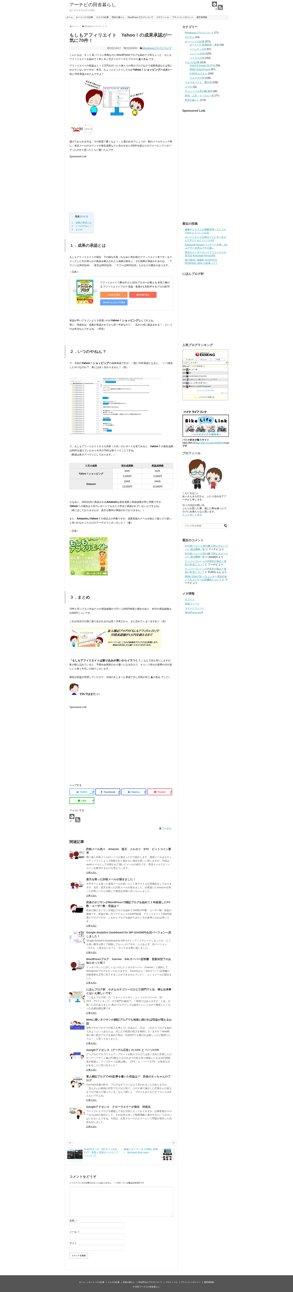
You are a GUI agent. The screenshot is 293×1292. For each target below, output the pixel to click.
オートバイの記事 (84, 17)
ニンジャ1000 (197, 53)
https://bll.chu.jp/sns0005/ (208, 443)
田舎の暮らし (118, 17)
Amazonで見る (114, 295)
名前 (73, 1220)
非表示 (84, 216)
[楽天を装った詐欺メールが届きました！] (77, 885)
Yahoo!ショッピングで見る (114, 302)
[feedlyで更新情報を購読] (214, 6)
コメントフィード (194, 608)
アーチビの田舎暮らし (92, 4)
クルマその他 (197, 78)
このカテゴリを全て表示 (205, 390)
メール (74, 1232)
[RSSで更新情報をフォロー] (220, 7)
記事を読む (91, 872)
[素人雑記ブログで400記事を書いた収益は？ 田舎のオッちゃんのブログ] (77, 1082)
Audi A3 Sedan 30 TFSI (202, 65)
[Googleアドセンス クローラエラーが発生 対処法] (77, 1113)
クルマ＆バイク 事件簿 (198, 82)
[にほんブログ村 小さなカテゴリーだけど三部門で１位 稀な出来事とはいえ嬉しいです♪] (77, 995)
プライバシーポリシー (182, 17)
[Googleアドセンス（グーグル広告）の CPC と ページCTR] (77, 1056)
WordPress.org (193, 612)
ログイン (190, 599)
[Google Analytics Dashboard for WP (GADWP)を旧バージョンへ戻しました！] (77, 938)
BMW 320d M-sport (200, 69)
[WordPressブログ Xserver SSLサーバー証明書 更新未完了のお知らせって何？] (77, 965)
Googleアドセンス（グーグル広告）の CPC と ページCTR (122, 1049)
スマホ (188, 87)
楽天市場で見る (142, 295)
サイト (73, 1243)
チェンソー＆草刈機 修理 (198, 91)
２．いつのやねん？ (81, 226)
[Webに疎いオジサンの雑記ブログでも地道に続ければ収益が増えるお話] (77, 1026)
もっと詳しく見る (192, 514)
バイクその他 (197, 58)
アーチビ (167, 828)
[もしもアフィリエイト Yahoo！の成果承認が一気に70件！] (133, 791)
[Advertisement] (121, 182)
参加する (224, 393)
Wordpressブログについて (157, 48)
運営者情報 (201, 17)
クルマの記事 (102, 17)
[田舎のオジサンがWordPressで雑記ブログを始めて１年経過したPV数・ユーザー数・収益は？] (77, 908)
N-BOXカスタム (198, 73)
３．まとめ (77, 229)
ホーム (70, 17)
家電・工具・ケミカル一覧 (199, 95)
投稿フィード (192, 603)
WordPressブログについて (140, 17)
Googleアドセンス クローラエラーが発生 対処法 (118, 1106)
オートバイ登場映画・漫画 (204, 44)
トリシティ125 (198, 49)
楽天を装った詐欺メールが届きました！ (111, 879)
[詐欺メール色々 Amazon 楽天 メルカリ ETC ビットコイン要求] (77, 855)
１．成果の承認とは (81, 222)
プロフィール (162, 17)
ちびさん (190, 37)
